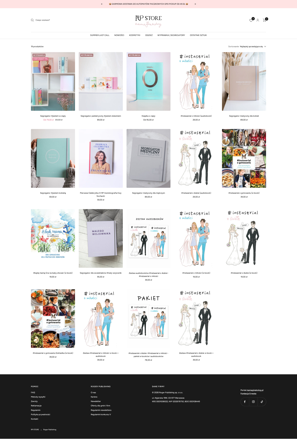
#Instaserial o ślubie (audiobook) (196, 193)
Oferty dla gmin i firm (100, 405)
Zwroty (34, 401)
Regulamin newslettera (101, 410)
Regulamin (35, 410)
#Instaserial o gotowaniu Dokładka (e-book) (53, 353)
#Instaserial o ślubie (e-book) (244, 273)
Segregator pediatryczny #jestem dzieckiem (101, 116)
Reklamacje (36, 405)
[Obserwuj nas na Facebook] (245, 402)
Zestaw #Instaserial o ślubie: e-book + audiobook (196, 354)
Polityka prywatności (40, 414)
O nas (93, 392)
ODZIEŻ (149, 35)
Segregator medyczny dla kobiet (244, 116)
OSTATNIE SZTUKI (198, 35)
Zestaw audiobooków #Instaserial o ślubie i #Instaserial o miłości (148, 274)
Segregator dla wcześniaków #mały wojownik (101, 273)
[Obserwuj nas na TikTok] (262, 402)
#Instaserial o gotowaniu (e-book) (244, 193)
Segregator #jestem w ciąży (53, 116)
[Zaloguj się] (257, 20)
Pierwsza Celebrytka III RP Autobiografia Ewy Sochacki (100, 194)
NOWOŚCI (119, 35)
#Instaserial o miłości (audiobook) (196, 116)
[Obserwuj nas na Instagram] (253, 402)
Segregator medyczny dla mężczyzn (148, 193)
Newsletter (96, 401)
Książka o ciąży (148, 116)
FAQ (33, 392)
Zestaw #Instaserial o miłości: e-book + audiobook (100, 354)
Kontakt (34, 419)
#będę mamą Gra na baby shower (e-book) (53, 273)
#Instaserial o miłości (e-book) (196, 273)
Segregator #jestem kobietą (53, 193)
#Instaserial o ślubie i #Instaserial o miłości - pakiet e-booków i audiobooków (148, 354)
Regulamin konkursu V (101, 414)
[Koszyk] (264, 20)
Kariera (94, 397)
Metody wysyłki (38, 397)
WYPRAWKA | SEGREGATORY (171, 35)
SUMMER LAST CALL (99, 35)
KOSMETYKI (134, 35)
